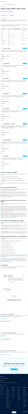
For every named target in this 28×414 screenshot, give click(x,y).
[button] (4, 15)
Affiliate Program (25, 393)
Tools (23, 397)
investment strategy (21, 254)
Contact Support (25, 411)
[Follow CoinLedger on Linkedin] (2, 380)
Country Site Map (25, 402)
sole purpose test (12, 258)
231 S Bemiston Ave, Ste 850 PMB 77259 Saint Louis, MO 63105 (9, 382)
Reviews (2, 390)
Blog (12, 397)
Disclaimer (19, 399)
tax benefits (7, 222)
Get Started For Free (14, 369)
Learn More (14, 21)
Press (12, 393)
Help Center (19, 390)
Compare (13, 396)
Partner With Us (14, 390)
